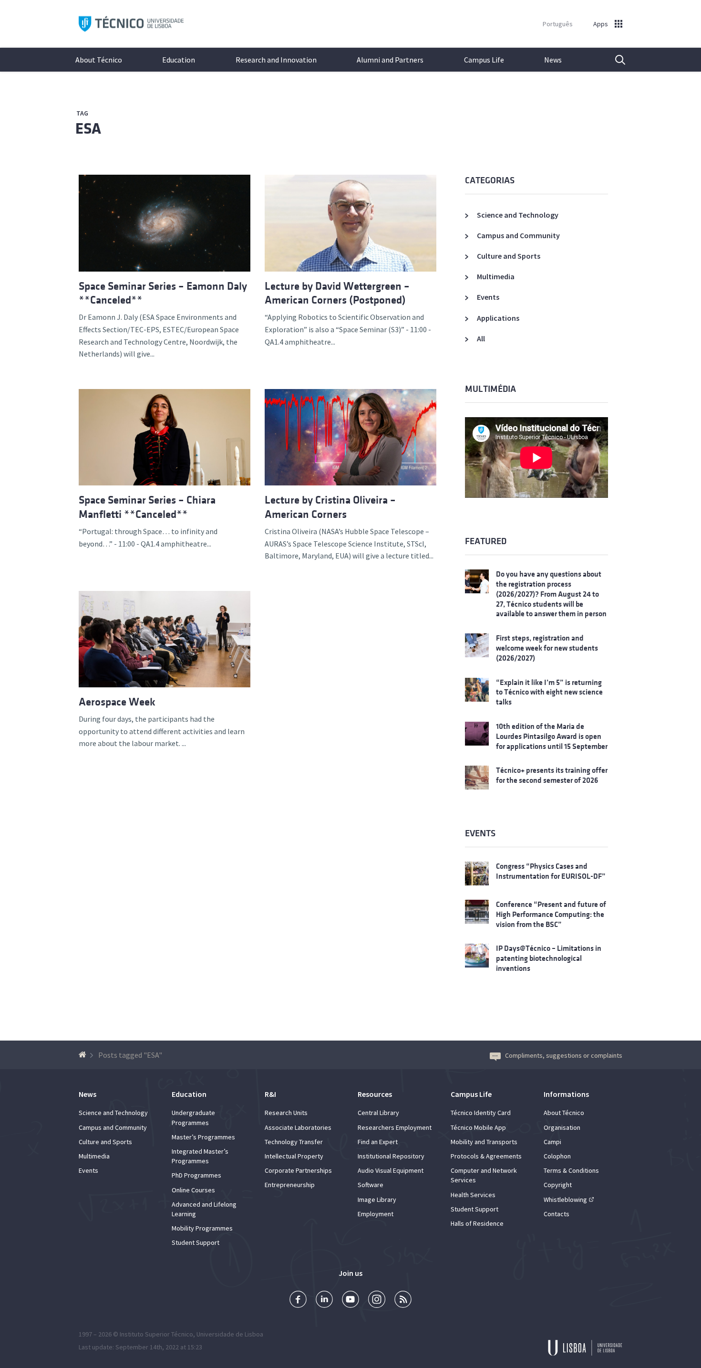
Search (614, 60)
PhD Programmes (196, 1175)
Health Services (473, 1194)
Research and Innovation (276, 59)
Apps (600, 24)
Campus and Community (518, 235)
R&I (270, 1094)
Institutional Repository (391, 1156)
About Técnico (98, 59)
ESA (88, 128)
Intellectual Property (294, 1156)
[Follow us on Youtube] (350, 1300)
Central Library (378, 1112)
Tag (82, 113)
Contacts (556, 1214)
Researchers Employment (395, 1127)
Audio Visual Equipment (390, 1170)
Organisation (562, 1127)
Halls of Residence (477, 1223)
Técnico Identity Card (481, 1112)
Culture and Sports (508, 256)
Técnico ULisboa (131, 24)
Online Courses (193, 1190)
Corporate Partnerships (298, 1170)
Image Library (377, 1199)
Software (370, 1184)
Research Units (286, 1112)
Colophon (557, 1156)
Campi (552, 1141)
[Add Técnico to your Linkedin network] (324, 1300)
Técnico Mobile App (478, 1127)
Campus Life (484, 59)
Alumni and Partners (390, 59)
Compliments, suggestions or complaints (563, 1055)
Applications (498, 318)
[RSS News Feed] (403, 1300)
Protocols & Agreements (486, 1156)
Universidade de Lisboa (229, 1334)
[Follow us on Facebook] (298, 1300)
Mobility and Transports (484, 1141)
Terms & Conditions (571, 1170)
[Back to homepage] (84, 1055)
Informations (566, 1094)
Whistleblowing (565, 1199)
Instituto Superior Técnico (156, 1334)
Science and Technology (517, 215)
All (481, 338)
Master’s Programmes (203, 1137)
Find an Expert (378, 1141)
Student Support (195, 1242)
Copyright (558, 1184)
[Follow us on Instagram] (376, 1300)
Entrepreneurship (290, 1184)
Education (178, 59)
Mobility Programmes (202, 1228)
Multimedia (496, 276)
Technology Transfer (294, 1141)
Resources (375, 1094)
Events (488, 297)
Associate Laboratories (298, 1127)
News (553, 59)
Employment (375, 1214)
